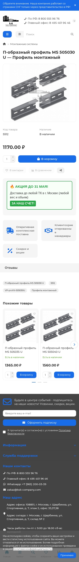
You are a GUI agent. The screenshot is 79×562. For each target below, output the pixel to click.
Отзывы (11, 268)
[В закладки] (34, 314)
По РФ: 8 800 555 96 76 (44, 18)
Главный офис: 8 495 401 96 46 (49, 23)
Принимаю (66, 555)
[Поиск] (72, 34)
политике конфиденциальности (32, 549)
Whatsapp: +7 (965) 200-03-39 (26, 484)
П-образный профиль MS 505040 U (58, 350)
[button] (5, 344)
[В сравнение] (34, 321)
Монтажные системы (24, 44)
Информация (14, 445)
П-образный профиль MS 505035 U (20, 350)
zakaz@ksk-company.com (24, 489)
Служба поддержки (20, 455)
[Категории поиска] (20, 34)
